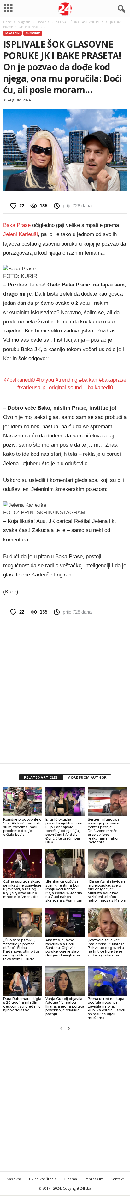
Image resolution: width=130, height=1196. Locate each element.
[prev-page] (61, 1028)
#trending (66, 380)
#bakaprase (112, 380)
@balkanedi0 (19, 380)
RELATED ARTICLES (41, 777)
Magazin (24, 22)
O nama (70, 1178)
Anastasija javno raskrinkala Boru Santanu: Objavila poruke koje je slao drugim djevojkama (62, 947)
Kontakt (117, 1178)
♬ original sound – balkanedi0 (77, 387)
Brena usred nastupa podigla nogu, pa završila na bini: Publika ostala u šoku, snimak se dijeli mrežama (107, 1008)
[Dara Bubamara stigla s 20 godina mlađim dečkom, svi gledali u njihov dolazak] (22, 981)
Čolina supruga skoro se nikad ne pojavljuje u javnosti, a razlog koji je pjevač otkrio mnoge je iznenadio (22, 889)
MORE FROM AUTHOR (87, 777)
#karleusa (28, 387)
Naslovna (14, 1178)
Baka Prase (17, 225)
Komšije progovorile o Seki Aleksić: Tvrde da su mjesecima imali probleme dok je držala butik (22, 827)
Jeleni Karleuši (20, 234)
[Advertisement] (65, 691)
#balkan (88, 380)
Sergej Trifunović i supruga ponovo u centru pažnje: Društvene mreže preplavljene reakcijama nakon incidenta (104, 830)
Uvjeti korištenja (42, 1178)
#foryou (45, 380)
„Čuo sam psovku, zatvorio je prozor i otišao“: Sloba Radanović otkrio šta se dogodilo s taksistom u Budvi (21, 949)
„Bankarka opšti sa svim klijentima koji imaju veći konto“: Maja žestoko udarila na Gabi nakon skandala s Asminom (63, 891)
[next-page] (69, 1028)
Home (7, 22)
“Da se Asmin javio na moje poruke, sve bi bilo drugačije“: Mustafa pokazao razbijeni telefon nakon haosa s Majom (107, 891)
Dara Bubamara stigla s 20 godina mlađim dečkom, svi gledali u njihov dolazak (22, 1004)
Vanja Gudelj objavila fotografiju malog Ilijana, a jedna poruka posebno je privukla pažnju (64, 1006)
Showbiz (42, 22)
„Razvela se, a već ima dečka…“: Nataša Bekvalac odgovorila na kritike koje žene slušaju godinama (106, 947)
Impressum (93, 1178)
